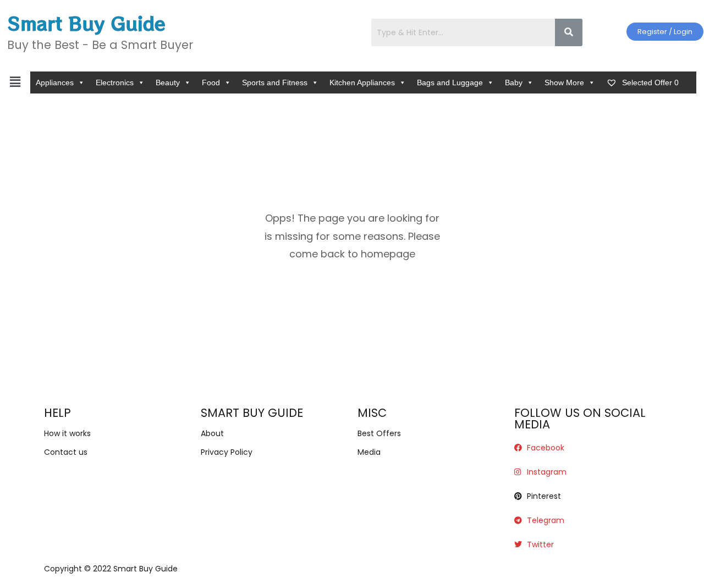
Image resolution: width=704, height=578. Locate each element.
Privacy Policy (226, 452)
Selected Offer (649, 82)
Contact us (65, 452)
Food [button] (211, 82)
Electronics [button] (115, 82)
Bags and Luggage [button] (450, 82)
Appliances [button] (55, 82)
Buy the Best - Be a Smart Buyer (100, 45)
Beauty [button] (168, 82)
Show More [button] (564, 82)
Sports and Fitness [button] (274, 82)
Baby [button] (513, 82)
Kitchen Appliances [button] (362, 82)
